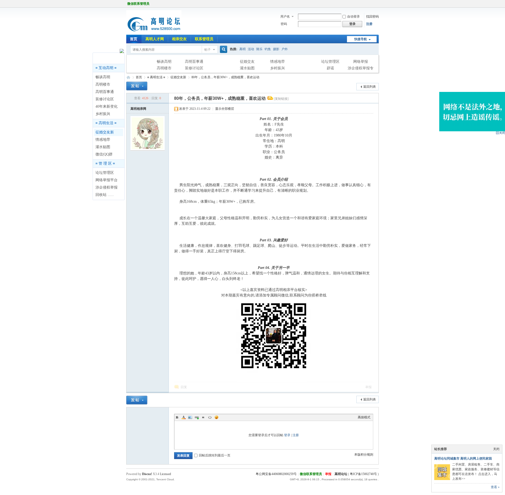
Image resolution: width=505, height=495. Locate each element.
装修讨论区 (194, 68)
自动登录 (353, 16)
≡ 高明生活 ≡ (106, 123)
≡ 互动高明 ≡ (106, 68)
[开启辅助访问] (377, 3)
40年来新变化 (106, 106)
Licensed (165, 474)
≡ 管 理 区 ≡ (105, 163)
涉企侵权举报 (106, 187)
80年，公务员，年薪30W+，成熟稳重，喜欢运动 (225, 77)
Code (210, 417)
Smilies (216, 417)
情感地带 (277, 62)
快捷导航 (360, 39)
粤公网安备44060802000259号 (276, 474)
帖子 (207, 49)
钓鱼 (268, 49)
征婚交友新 (104, 132)
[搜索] (223, 49)
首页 (133, 39)
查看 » (495, 487)
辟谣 (330, 68)
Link (196, 417)
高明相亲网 (138, 109)
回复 (184, 387)
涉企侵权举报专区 (360, 68)
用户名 (285, 16)
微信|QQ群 (104, 154)
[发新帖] (136, 86)
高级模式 (364, 417)
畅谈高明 (164, 62)
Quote (203, 417)
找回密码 (372, 16)
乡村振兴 (277, 68)
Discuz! (147, 474)
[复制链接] (281, 99)
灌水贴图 (247, 68)
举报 (368, 387)
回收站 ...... (104, 195)
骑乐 (259, 49)
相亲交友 (179, 39)
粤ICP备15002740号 (363, 474)
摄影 (276, 49)
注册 (369, 24)
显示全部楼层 (224, 109)
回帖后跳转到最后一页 (214, 455)
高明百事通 (194, 62)
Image (190, 417)
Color (183, 417)
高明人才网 (154, 39)
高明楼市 (164, 68)
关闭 (496, 449)
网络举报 (360, 62)
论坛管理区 (330, 62)
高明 (242, 49)
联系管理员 (204, 39)
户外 (284, 49)
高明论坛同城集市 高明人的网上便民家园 (463, 458)
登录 (287, 435)
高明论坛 (128, 77)
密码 (284, 24)
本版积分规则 (363, 454)
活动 (251, 49)
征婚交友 (247, 62)
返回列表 (369, 86)
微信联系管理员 (138, 4)
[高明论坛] (153, 31)
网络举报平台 (106, 180)
